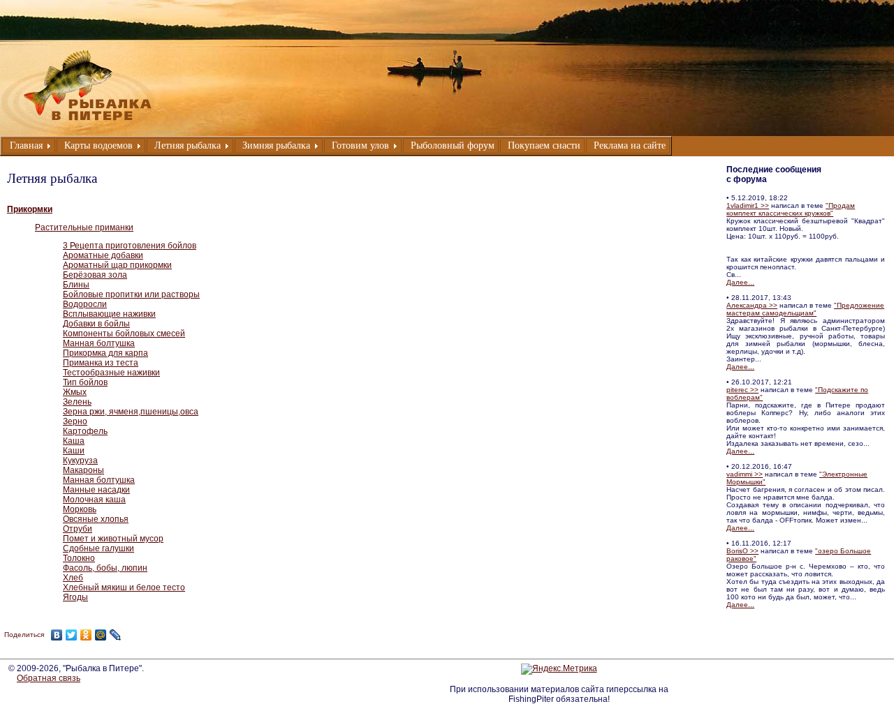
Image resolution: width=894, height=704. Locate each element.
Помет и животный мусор (113, 539)
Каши (74, 451)
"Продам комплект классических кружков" (790, 209)
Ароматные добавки (103, 255)
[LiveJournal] (115, 635)
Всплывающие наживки (109, 314)
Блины (76, 285)
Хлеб (73, 578)
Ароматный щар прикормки (117, 265)
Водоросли (85, 304)
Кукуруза (80, 460)
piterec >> (742, 390)
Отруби (77, 529)
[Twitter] (71, 635)
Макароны (83, 470)
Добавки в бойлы (96, 324)
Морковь (79, 509)
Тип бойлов (85, 382)
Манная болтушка (99, 343)
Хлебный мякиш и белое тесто (124, 587)
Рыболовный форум (452, 145)
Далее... (740, 282)
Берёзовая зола (95, 275)
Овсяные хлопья (96, 519)
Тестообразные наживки (111, 372)
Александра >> (751, 305)
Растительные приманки (84, 227)
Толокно (79, 558)
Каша (74, 441)
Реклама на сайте (630, 145)
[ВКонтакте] (57, 635)
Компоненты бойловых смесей (124, 333)
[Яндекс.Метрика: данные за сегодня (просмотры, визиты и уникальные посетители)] (559, 669)
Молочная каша (94, 499)
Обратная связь (48, 678)
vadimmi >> (744, 474)
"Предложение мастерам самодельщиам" (805, 309)
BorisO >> (742, 551)
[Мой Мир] (101, 635)
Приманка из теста (100, 363)
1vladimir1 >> (747, 205)
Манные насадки (96, 490)
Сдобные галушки (98, 548)
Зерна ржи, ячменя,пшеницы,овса (130, 412)
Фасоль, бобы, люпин (105, 568)
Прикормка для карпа (105, 353)
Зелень (77, 402)
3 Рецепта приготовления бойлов (129, 245)
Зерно (75, 421)
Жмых (75, 392)
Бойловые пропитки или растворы (131, 294)
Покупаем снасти (544, 145)
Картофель (85, 431)
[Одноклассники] (86, 635)
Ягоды (75, 597)
